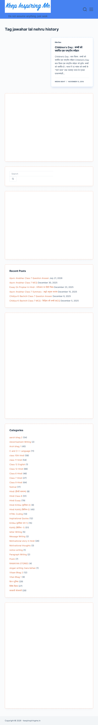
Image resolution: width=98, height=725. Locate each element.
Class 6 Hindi (15, 473)
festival (12, 487)
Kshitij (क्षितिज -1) (17, 527)
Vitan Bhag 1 (15, 577)
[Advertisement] (48, 129)
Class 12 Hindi (16, 469)
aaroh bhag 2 (15, 437)
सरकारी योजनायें (15, 590)
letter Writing (15, 532)
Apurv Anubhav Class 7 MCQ (23, 282)
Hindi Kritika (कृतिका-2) (20, 505)
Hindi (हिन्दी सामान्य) (17, 491)
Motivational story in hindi (22, 541)
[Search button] (12, 178)
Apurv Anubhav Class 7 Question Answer (29, 278)
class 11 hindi (15, 460)
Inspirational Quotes (19, 518)
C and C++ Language (19, 451)
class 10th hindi (16, 455)
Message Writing (17, 536)
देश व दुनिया (13, 581)
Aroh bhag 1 (15, 446)
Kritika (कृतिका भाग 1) (18, 523)
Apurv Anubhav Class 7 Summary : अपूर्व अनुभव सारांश (33, 291)
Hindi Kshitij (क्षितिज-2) (19, 509)
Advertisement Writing (20, 442)
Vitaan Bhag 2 (16, 572)
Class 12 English (17, 464)
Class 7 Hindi (15, 478)
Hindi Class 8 (15, 496)
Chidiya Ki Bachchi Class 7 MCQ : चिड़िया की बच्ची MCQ (34, 300)
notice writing (16, 550)
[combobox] (31, 173)
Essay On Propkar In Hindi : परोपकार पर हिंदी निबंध (31, 287)
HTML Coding (16, 514)
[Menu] (91, 9)
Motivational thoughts (20, 545)
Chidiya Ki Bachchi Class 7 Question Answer (30, 296)
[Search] (85, 9)
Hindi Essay (15, 500)
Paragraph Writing (18, 554)
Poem (12, 559)
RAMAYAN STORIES (18, 563)
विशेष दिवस (58, 42)
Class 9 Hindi (15, 482)
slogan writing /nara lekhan (22, 568)
